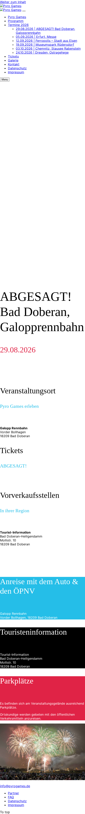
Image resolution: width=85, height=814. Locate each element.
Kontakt (13, 64)
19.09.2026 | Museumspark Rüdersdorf (45, 45)
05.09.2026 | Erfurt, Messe (36, 37)
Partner (13, 793)
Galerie (13, 60)
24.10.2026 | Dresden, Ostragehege (42, 52)
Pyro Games (17, 17)
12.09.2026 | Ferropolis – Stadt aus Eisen (46, 41)
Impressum (16, 72)
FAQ (11, 797)
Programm (16, 21)
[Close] (24, 11)
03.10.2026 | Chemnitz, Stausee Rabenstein (48, 48)
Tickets (13, 56)
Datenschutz (17, 68)
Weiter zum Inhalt (13, 2)
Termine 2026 (18, 25)
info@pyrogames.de (15, 786)
